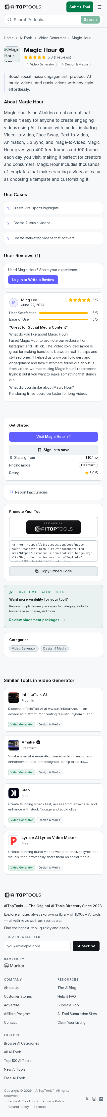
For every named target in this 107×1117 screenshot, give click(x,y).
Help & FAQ (66, 996)
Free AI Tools (15, 1078)
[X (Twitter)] (87, 1099)
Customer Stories (18, 996)
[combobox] (46, 20)
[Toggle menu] (99, 6)
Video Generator (52, 38)
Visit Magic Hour (50, 436)
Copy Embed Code (56, 571)
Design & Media (76, 64)
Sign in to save (56, 450)
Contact (10, 1022)
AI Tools (26, 38)
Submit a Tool (68, 1005)
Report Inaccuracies (31, 492)
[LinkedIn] (101, 1099)
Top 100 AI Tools (17, 1060)
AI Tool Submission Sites (77, 1014)
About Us (11, 988)
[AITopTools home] (22, 7)
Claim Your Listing (71, 1022)
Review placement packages (34, 620)
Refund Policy (18, 1107)
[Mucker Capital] (14, 965)
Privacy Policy (53, 1101)
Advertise (11, 1005)
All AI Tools (13, 1052)
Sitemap (40, 1107)
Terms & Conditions (23, 1101)
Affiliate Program (17, 1014)
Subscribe (86, 946)
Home (9, 38)
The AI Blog (66, 988)
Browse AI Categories (21, 1043)
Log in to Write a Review (33, 280)
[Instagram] (94, 1099)
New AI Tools (14, 1069)
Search (90, 19)
